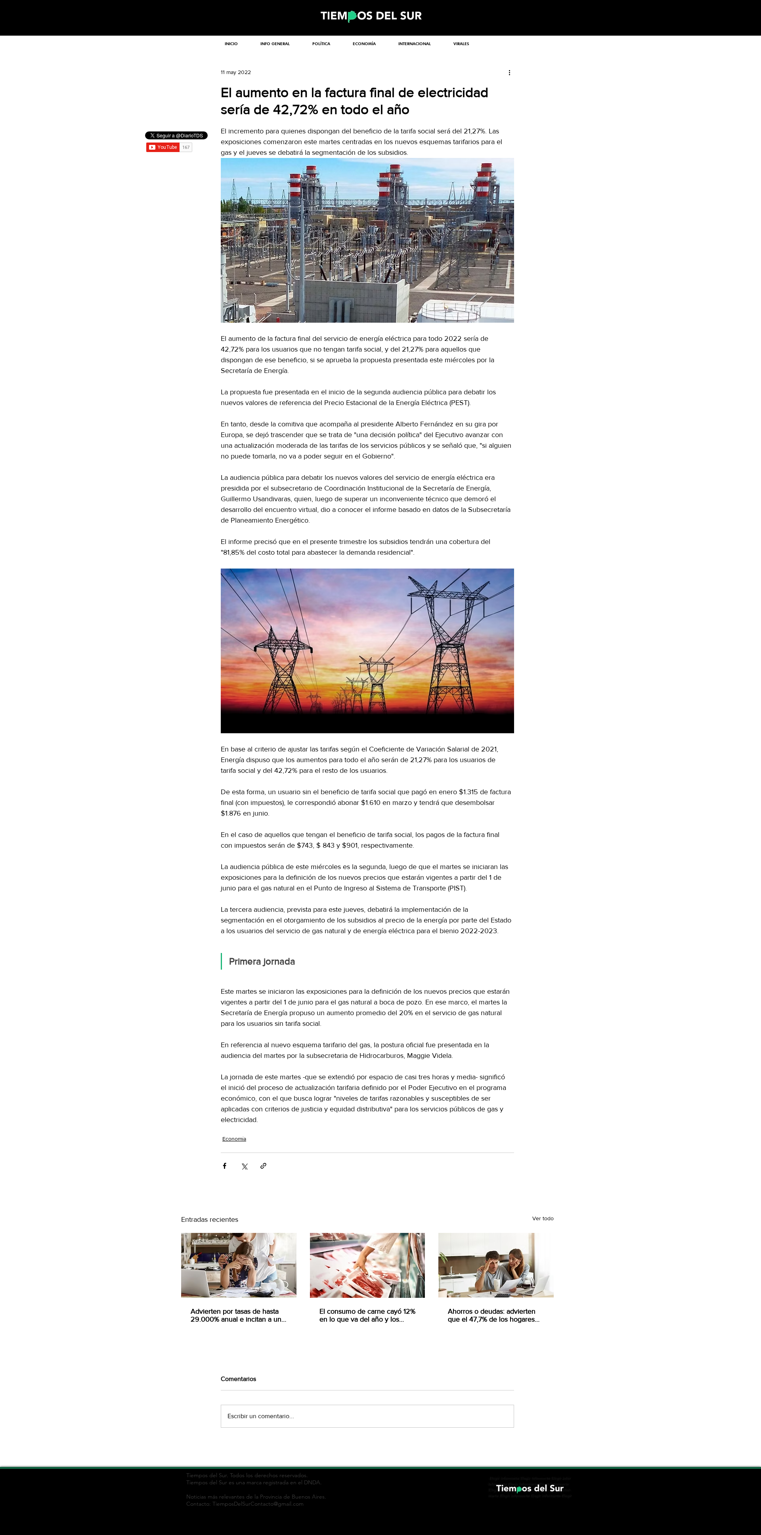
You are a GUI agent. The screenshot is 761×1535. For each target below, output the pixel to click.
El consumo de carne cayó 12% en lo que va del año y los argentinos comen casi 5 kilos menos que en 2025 (367, 1315)
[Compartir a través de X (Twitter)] (244, 1166)
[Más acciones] (509, 72)
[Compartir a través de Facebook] (224, 1166)
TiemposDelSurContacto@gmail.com (258, 1503)
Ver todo (543, 1218)
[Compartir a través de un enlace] (263, 1166)
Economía (234, 1139)
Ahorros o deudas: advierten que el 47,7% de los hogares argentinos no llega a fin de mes (491, 1315)
